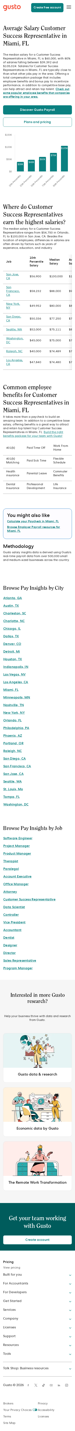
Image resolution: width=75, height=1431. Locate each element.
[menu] (69, 7)
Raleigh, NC (14, 351)
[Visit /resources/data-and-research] (37, 1057)
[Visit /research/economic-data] (37, 1112)
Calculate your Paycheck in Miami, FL (33, 521)
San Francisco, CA (13, 291)
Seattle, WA (14, 329)
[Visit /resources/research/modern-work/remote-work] (37, 1166)
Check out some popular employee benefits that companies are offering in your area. (36, 93)
